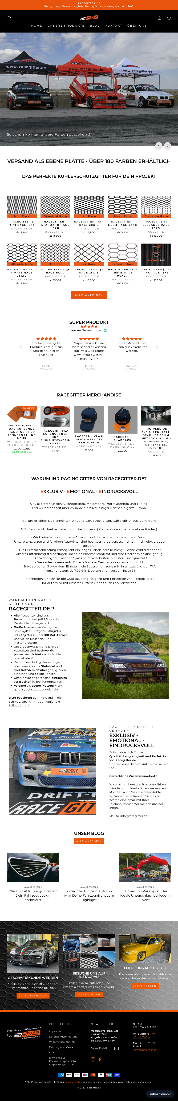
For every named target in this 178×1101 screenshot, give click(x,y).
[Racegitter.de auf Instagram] (93, 1059)
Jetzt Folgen (89, 994)
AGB (52, 1052)
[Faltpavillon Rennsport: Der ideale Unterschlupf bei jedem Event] (145, 867)
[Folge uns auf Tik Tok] (145, 948)
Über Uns (137, 25)
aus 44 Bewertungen (86, 330)
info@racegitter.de (145, 1049)
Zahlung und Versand (62, 1047)
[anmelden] (116, 1048)
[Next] (167, 145)
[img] (89, 326)
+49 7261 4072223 (144, 1035)
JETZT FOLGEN (145, 986)
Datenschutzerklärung (63, 1036)
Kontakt (113, 25)
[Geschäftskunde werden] (33, 953)
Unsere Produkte (66, 25)
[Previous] (158, 145)
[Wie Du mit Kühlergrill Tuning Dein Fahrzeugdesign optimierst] (33, 867)
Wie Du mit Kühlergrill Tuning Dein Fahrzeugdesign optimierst (33, 895)
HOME (36, 25)
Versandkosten (74, 1082)
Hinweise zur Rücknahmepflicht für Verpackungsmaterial (63, 1061)
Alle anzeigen (89, 295)
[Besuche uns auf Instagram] (89, 951)
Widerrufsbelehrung (62, 1041)
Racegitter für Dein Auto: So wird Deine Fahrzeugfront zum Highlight (89, 895)
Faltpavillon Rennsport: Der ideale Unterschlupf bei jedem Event (145, 895)
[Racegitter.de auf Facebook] (100, 1059)
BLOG (95, 25)
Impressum (56, 1031)
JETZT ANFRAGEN (33, 995)
